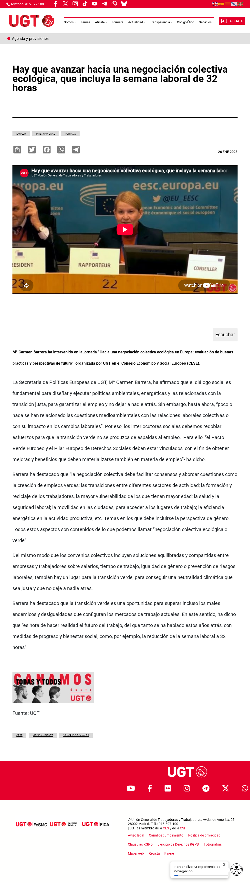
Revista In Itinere (161, 853)
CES (166, 828)
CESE (19, 735)
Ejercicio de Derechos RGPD (178, 844)
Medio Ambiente (43, 735)
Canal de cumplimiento (166, 835)
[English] (215, 4)
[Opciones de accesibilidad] (236, 869)
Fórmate (117, 22)
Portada (70, 133)
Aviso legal (136, 835)
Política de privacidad (204, 835)
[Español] (221, 4)
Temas (85, 22)
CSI (182, 828)
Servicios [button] (205, 22)
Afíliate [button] (100, 22)
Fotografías (213, 844)
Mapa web (136, 853)
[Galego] (234, 4)
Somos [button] (69, 22)
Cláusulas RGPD (140, 844)
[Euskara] (240, 4)
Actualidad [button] (135, 22)
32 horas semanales (76, 735)
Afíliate (236, 21)
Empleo (21, 133)
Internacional (45, 133)
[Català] (228, 4)
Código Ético (185, 22)
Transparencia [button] (160, 22)
